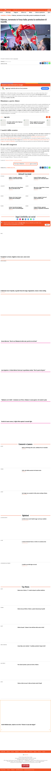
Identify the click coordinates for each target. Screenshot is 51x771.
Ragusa (39, 10)
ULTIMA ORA (15, 10)
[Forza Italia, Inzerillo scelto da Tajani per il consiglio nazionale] (12, 122)
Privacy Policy (3, 769)
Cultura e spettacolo (34, 12)
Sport (43, 12)
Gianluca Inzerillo (18, 160)
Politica (9, 15)
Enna (33, 10)
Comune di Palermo (9, 160)
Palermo (19, 10)
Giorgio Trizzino (25, 565)
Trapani (45, 10)
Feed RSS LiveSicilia (19, 769)
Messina (36, 10)
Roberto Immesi (8, 61)
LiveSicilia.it (3, 15)
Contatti (8, 769)
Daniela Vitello (25, 494)
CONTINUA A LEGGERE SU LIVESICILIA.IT (25, 171)
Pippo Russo (36, 179)
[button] (1, 729)
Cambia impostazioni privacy (29, 769)
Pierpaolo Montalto (25, 520)
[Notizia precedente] (47, 117)
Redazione (11, 179)
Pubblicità (12, 769)
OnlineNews (3, 258)
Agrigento (25, 10)
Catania (22, 10)
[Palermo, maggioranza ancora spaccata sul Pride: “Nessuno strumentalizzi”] (35, 122)
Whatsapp (2, 12)
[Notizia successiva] (49, 117)
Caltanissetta (30, 10)
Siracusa (42, 10)
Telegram (10, 12)
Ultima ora (17, 12)
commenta (27, 163)
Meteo (24, 12)
